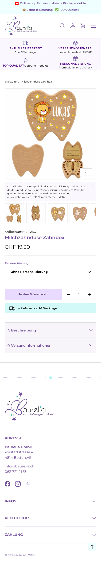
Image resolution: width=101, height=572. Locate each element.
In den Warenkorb (33, 294)
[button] (83, 26)
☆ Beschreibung (21, 330)
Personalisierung (16, 263)
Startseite (11, 81)
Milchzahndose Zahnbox (36, 81)
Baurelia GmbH (24, 555)
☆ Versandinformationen (29, 345)
